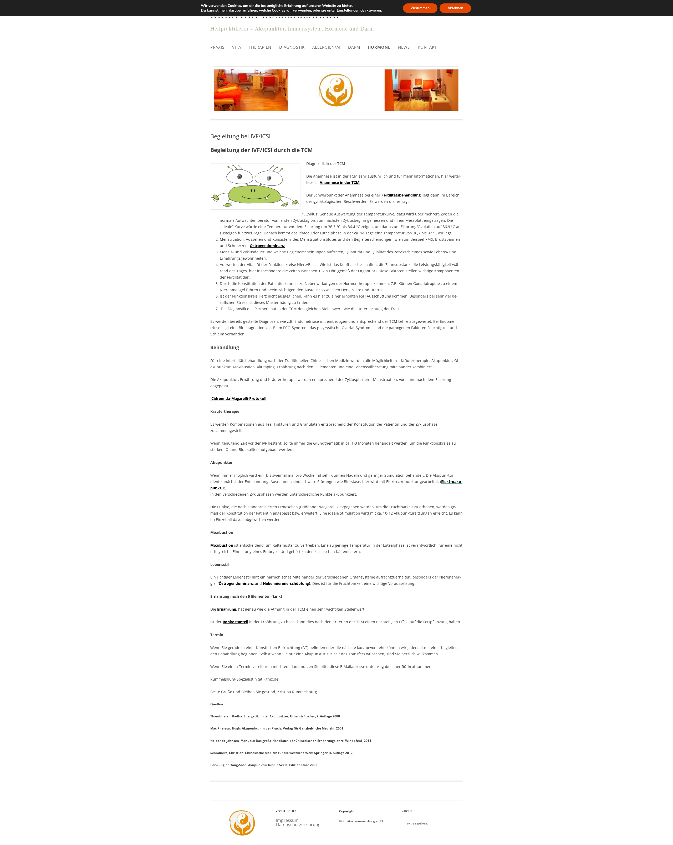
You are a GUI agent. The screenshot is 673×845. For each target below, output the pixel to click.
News (404, 47)
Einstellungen (348, 10)
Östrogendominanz (267, 245)
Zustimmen (420, 8)
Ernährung (226, 609)
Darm (354, 47)
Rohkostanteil (235, 621)
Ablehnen (455, 8)
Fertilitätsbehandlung (401, 195)
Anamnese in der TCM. (340, 182)
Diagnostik (292, 47)
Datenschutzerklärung (298, 824)
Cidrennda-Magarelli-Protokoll (238, 398)
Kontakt (427, 47)
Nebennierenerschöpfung (286, 583)
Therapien (260, 47)
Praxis (217, 47)
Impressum (287, 820)
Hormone (379, 47)
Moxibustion (221, 545)
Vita (236, 47)
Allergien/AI (326, 47)
